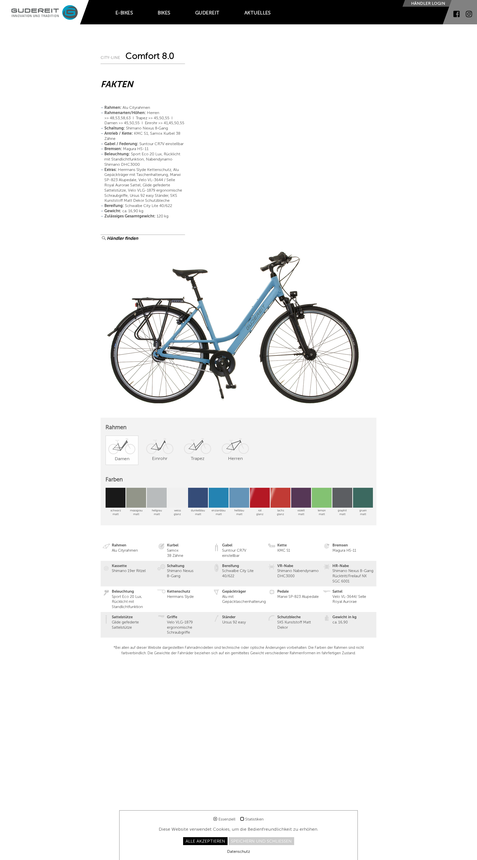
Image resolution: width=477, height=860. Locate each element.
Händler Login (428, 3)
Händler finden (122, 238)
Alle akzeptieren (205, 841)
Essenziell (227, 819)
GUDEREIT (207, 13)
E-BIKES (124, 13)
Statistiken (254, 819)
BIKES (164, 13)
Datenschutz (238, 851)
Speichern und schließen (261, 841)
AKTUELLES (257, 13)
